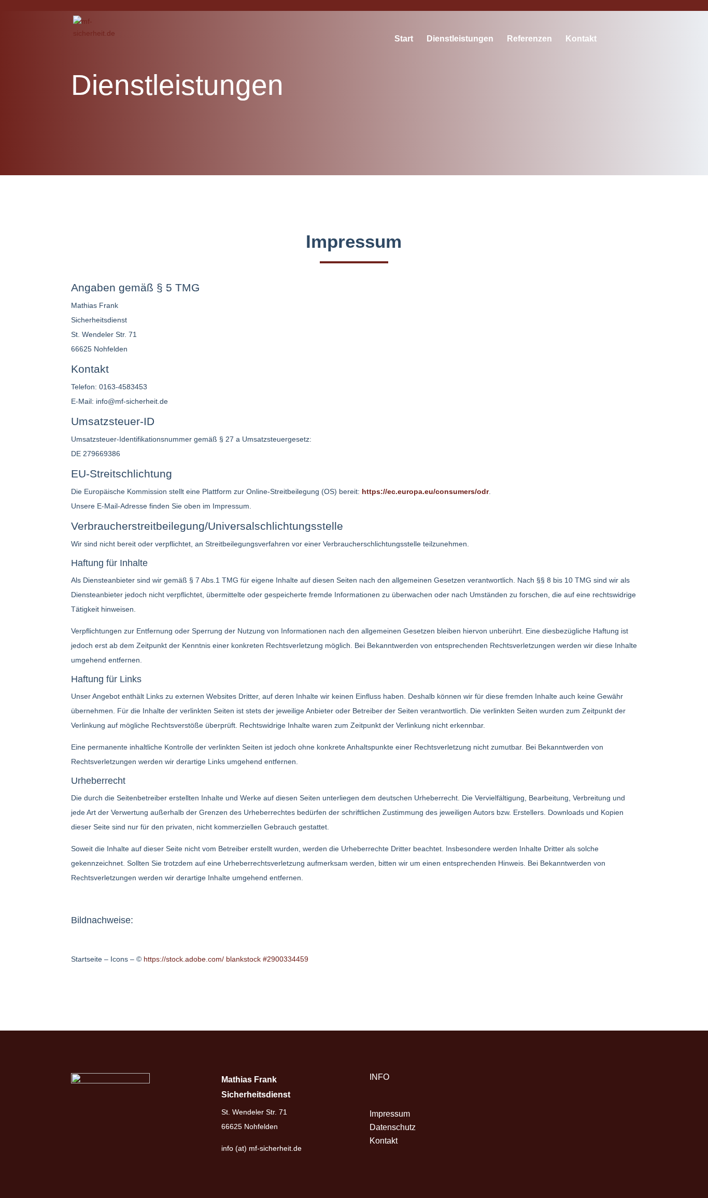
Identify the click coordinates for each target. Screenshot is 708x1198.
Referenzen (529, 39)
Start (403, 39)
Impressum (390, 1113)
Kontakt (581, 39)
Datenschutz (393, 1127)
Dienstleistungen (460, 39)
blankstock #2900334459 (268, 959)
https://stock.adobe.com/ (184, 959)
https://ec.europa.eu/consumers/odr (425, 491)
